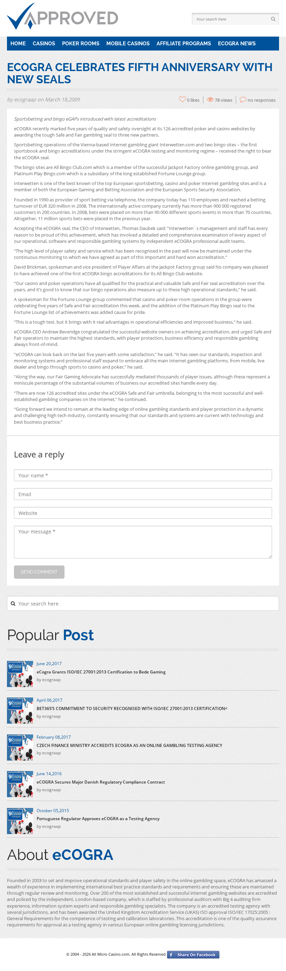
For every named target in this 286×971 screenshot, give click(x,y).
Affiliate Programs (184, 43)
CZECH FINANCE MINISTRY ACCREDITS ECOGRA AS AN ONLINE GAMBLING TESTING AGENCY (129, 745)
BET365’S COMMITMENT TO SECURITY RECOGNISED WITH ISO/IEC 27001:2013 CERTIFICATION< (132, 708)
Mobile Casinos (128, 43)
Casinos (44, 43)
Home (18, 43)
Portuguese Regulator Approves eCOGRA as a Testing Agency (98, 819)
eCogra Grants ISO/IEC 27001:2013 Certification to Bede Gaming (101, 672)
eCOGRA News (237, 43)
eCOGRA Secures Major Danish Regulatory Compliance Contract (101, 782)
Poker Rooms (80, 43)
